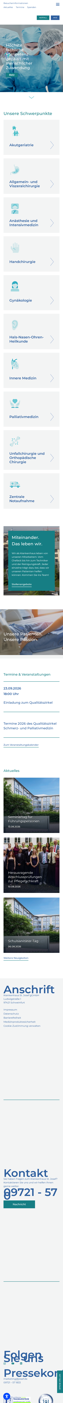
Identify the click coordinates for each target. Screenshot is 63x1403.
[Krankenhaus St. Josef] (18, 59)
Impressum (10, 1009)
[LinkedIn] (21, 1363)
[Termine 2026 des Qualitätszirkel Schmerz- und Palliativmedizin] (31, 724)
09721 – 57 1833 (12, 1382)
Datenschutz (11, 1013)
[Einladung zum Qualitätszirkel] (31, 696)
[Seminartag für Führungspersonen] (31, 805)
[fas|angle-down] (31, 97)
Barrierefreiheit (12, 1017)
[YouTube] (13, 1363)
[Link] (31, 137)
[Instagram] (5, 1363)
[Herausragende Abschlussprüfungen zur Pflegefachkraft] (31, 865)
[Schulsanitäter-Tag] (31, 925)
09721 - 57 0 (30, 1194)
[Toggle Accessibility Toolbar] (7, 1396)
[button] (57, 4)
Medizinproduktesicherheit (20, 1021)
